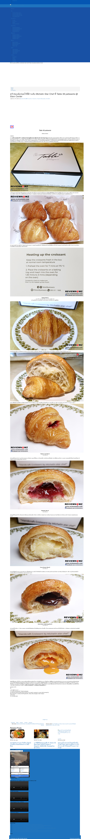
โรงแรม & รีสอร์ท (16, 23)
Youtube (14, 60)
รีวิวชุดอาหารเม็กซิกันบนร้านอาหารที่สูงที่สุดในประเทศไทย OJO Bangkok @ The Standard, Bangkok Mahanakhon (34, 828)
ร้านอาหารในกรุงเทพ (17, 12)
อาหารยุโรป (13, 90)
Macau (12, 40)
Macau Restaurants (16, 43)
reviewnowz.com (14, 838)
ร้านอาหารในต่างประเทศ (17, 15)
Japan (12, 47)
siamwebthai (77, 838)
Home (12, 87)
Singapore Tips (15, 38)
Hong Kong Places (16, 27)
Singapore (13, 33)
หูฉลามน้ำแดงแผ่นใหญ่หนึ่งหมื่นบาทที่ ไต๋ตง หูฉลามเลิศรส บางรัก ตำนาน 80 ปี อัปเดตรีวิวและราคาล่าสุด (68, 745)
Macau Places (15, 42)
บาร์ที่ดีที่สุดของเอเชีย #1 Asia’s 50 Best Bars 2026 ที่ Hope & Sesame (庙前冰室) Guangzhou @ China (45, 745)
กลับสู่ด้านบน (45, 719)
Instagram (14, 61)
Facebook (14, 56)
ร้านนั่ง (14, 20)
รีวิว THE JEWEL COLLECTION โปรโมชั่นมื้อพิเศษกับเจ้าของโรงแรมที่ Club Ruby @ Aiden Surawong (32, 825)
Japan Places (15, 49)
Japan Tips (15, 53)
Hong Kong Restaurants (17, 28)
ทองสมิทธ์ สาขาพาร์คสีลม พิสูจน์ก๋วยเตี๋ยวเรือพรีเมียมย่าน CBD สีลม (20, 744)
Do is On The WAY (24, 98)
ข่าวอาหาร (30, 98)
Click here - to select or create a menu (18, 836)
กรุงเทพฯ (11, 738)
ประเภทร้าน (13, 18)
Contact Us (15, 0)
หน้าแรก (12, 8)
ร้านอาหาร (15, 21)
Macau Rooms (15, 44)
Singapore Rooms (16, 37)
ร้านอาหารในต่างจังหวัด (17, 14)
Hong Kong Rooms (16, 30)
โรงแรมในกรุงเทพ (16, 16)
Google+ (14, 59)
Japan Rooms (15, 52)
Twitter (14, 58)
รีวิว (11, 11)
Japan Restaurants (16, 50)
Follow (13, 55)
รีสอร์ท (14, 22)
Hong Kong (13, 25)
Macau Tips (15, 45)
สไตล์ (12, 89)
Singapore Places (16, 34)
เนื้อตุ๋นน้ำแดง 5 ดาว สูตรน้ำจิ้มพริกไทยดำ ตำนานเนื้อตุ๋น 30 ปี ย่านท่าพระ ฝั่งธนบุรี (28, 826)
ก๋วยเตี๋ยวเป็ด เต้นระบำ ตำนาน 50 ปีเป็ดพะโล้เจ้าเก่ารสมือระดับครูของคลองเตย (27, 824)
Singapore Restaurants (17, 36)
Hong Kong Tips (16, 31)
